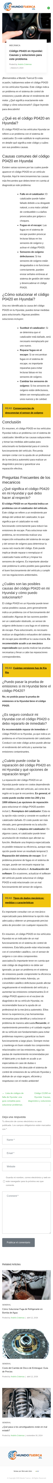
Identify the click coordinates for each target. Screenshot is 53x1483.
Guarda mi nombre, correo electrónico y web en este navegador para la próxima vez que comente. (28, 1181)
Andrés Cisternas (25, 64)
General (6, 1305)
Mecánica (14, 45)
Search (40, 6)
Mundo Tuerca (25, 1478)
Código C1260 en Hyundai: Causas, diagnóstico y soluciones (39, 1097)
